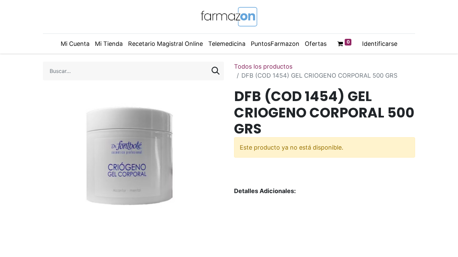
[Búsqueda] (215, 71)
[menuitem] (75, 43)
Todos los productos (263, 66)
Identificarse (379, 43)
